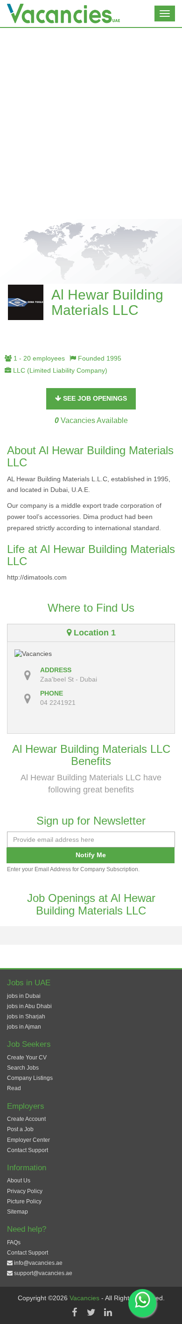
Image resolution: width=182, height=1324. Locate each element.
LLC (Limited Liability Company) (59, 370)
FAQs (14, 1242)
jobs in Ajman (24, 1027)
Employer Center (28, 1140)
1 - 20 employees (38, 358)
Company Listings (30, 1078)
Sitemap (17, 1211)
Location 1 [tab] (93, 632)
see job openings (94, 398)
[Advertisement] (91, 123)
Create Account (26, 1119)
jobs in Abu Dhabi (29, 1006)
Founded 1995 (98, 358)
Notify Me (91, 855)
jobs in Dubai (24, 996)
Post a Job (20, 1129)
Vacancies (85, 1298)
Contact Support (27, 1150)
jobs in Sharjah (26, 1016)
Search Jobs (23, 1068)
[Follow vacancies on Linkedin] (108, 1312)
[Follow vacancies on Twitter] (91, 1312)
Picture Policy (24, 1201)
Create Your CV (27, 1057)
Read (14, 1088)
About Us (18, 1180)
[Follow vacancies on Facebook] (74, 1312)
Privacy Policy (24, 1191)
